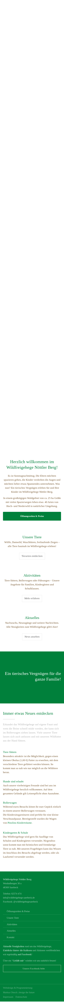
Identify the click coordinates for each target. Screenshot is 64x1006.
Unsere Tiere (13, 918)
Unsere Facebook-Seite (34, 968)
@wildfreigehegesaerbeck (25, 901)
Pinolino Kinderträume (20, 822)
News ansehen (32, 636)
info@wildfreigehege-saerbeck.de (19, 897)
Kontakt (10, 937)
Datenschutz (21, 997)
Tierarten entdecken (32, 556)
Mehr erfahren (32, 598)
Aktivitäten (12, 924)
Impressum (8, 997)
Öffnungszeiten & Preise (32, 516)
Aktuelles (11, 931)
